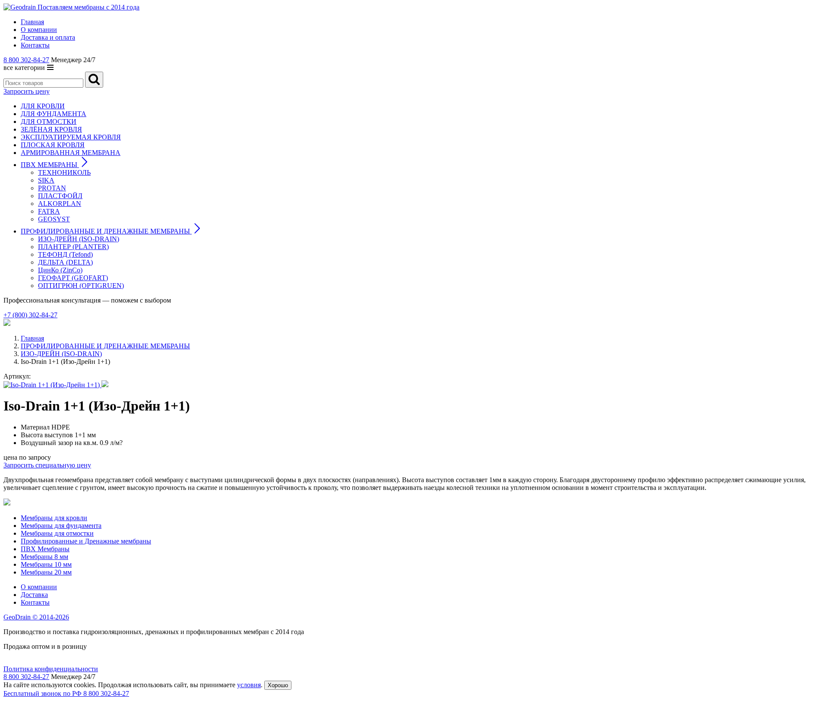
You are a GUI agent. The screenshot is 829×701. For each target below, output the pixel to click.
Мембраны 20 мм (46, 572)
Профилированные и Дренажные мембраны (86, 541)
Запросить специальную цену (47, 465)
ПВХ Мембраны (45, 549)
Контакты (35, 602)
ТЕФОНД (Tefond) (65, 254)
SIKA (46, 180)
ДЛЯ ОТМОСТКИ (48, 121)
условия (249, 684)
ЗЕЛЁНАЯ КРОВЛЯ (51, 129)
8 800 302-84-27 (26, 59)
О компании (39, 586)
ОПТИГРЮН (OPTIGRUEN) (81, 285)
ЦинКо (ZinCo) (60, 270)
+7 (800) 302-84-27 (30, 315)
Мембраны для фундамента (61, 525)
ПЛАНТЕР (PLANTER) (73, 246)
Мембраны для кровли (54, 517)
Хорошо (278, 685)
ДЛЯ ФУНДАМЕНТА (53, 113)
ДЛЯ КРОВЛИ (43, 106)
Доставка (34, 594)
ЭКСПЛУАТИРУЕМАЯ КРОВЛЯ (71, 137)
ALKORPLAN (59, 203)
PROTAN (52, 188)
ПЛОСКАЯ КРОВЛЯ (53, 144)
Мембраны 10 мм (46, 564)
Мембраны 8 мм (44, 556)
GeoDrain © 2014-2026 (36, 617)
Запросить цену (26, 91)
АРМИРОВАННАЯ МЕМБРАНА (70, 152)
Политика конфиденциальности (50, 669)
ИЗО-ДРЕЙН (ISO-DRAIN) (78, 239)
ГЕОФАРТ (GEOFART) (73, 277)
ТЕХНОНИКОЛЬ (64, 172)
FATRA (49, 211)
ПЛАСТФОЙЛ (60, 195)
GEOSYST (54, 219)
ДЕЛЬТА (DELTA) (65, 262)
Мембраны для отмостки (57, 533)
